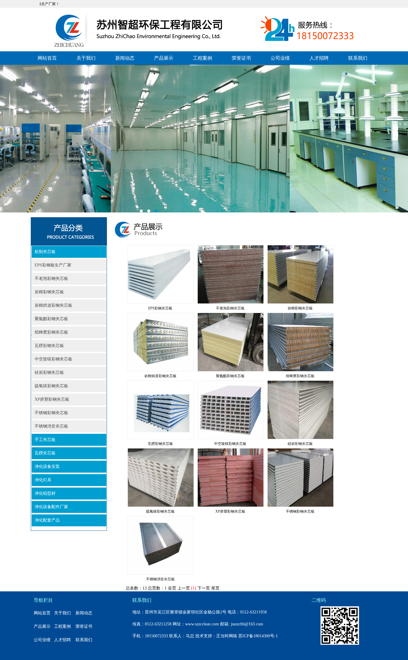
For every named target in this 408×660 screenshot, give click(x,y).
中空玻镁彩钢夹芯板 (53, 359)
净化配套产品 (47, 520)
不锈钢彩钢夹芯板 (51, 413)
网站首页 (47, 58)
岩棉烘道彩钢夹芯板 (53, 305)
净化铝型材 (45, 493)
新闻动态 (124, 58)
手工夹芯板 (45, 439)
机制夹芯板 (45, 251)
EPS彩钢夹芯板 (160, 308)
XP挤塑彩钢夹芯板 (52, 399)
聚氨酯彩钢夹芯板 (51, 319)
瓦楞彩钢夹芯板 (49, 345)
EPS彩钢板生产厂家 (53, 265)
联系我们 (357, 58)
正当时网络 (226, 636)
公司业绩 (280, 58)
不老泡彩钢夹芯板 (51, 278)
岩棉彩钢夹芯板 (49, 292)
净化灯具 (43, 480)
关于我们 (86, 58)
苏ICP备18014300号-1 (258, 636)
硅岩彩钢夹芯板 (49, 372)
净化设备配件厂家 (51, 507)
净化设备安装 (47, 466)
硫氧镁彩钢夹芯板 (51, 386)
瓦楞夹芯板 (45, 453)
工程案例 (202, 58)
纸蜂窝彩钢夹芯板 (51, 332)
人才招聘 (319, 58)
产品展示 (163, 58)
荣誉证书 (241, 58)
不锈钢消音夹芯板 (51, 426)
